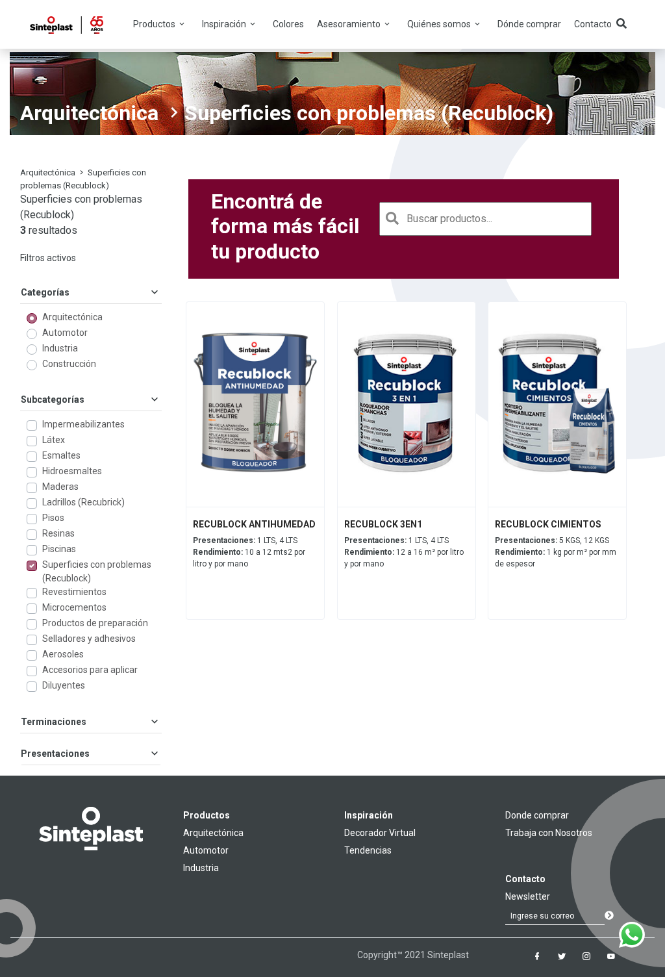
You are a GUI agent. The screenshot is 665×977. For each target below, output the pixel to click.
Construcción (69, 364)
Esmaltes (61, 455)
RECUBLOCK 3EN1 (383, 524)
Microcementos (74, 607)
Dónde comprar (529, 24)
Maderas (60, 486)
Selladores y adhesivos (89, 638)
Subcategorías (52, 399)
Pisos (53, 518)
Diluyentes (63, 685)
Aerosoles (63, 654)
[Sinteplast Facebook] (537, 956)
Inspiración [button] (225, 24)
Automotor (65, 332)
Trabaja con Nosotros (548, 833)
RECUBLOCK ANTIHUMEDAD (254, 524)
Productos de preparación (95, 623)
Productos (206, 815)
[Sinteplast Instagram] (586, 956)
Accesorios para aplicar (90, 670)
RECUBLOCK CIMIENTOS (548, 524)
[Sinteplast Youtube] (611, 956)
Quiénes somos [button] (440, 24)
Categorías (45, 292)
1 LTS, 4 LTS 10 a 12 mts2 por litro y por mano (249, 552)
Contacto (593, 24)
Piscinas (59, 549)
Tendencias (368, 850)
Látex (53, 440)
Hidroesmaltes (72, 471)
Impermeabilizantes (83, 424)
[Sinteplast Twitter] (562, 956)
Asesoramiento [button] (350, 24)
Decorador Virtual (380, 833)
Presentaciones (55, 753)
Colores (288, 24)
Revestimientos (74, 592)
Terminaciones (53, 722)
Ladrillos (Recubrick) (83, 502)
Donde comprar (537, 815)
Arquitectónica (89, 113)
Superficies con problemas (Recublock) (96, 571)
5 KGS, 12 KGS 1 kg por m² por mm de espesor (555, 552)
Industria (60, 348)
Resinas (58, 533)
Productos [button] (155, 24)
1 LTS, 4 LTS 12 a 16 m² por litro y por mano (404, 552)
